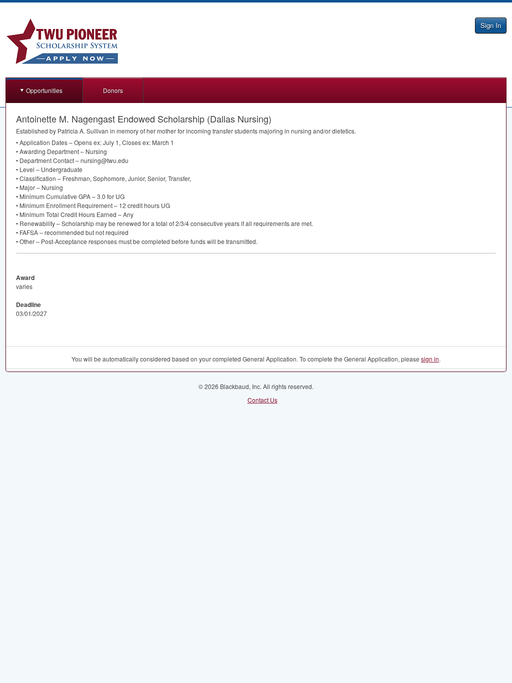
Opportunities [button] (44, 90)
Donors (113, 90)
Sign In (490, 25)
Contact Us (263, 400)
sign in (430, 358)
